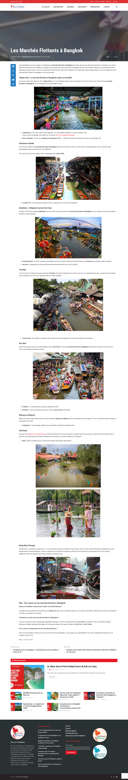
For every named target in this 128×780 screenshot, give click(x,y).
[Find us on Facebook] (111, 777)
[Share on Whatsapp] (13, 70)
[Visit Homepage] (18, 7)
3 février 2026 (57, 669)
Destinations (58, 7)
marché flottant (28, 639)
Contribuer (108, 1)
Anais (50, 669)
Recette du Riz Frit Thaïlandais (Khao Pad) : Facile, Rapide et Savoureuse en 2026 (70, 695)
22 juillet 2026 (28, 710)
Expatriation (95, 7)
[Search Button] (116, 7)
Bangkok (24, 56)
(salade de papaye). (65, 135)
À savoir (106, 7)
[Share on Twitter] (13, 75)
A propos (102, 1)
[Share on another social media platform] (13, 84)
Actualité (45, 7)
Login (115, 1)
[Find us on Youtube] (116, 777)
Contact (97, 1)
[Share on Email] (13, 79)
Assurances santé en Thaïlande (75, 735)
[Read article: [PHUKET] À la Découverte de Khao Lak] (16, 696)
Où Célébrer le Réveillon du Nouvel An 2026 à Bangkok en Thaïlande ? (106, 695)
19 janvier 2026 (28, 697)
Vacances (70, 7)
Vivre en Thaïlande (23, 777)
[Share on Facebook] (13, 66)
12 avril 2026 (64, 699)
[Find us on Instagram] (114, 777)
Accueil (92, 1)
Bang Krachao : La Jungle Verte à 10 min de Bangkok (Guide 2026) (33, 706)
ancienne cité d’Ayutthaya (36, 434)
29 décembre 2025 (16, 56)
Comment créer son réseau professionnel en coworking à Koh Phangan (48, 753)
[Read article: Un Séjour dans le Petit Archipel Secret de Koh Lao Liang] (27, 677)
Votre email (69, 745)
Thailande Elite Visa (71, 733)
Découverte (82, 7)
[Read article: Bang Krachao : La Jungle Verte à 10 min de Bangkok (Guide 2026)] (16, 707)
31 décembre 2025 (102, 699)
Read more (53, 677)
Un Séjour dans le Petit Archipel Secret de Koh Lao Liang (71, 666)
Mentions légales (70, 731)
